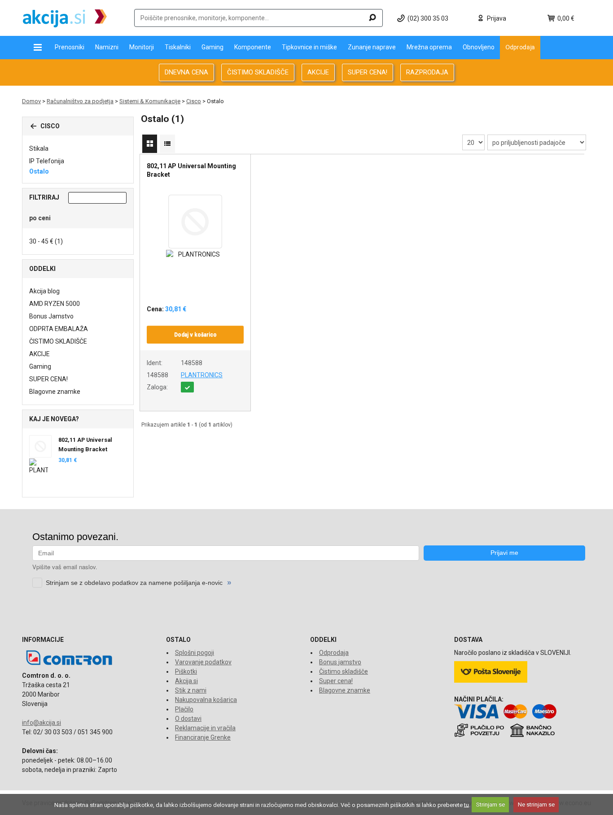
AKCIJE (318, 72)
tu (466, 804)
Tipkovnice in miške (309, 47)
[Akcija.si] (65, 18)
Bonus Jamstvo (51, 316)
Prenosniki (69, 47)
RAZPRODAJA (427, 72)
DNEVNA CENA (186, 72)
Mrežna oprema (429, 47)
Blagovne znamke (54, 391)
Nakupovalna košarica (206, 699)
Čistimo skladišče (343, 671)
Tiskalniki (178, 47)
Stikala (38, 148)
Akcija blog (44, 291)
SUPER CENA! (367, 72)
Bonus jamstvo (340, 662)
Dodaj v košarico (195, 334)
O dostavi (188, 718)
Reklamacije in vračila (205, 728)
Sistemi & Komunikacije (149, 101)
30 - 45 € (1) (46, 241)
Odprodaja (520, 47)
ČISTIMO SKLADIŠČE (258, 72)
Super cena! (336, 680)
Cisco (193, 101)
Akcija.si (186, 680)
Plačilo (184, 709)
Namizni (106, 47)
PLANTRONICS (202, 375)
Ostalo (39, 171)
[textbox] (258, 18)
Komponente (252, 47)
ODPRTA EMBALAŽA (58, 328)
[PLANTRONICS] (195, 254)
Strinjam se (490, 804)
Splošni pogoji (194, 652)
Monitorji (141, 47)
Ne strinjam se (536, 804)
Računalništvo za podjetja (80, 101)
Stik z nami (190, 690)
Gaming (212, 47)
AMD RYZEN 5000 (54, 303)
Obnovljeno (479, 47)
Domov (31, 101)
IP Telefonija (46, 161)
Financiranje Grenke (203, 737)
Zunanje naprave (372, 47)
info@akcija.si (41, 722)
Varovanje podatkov (203, 662)
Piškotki (186, 671)
